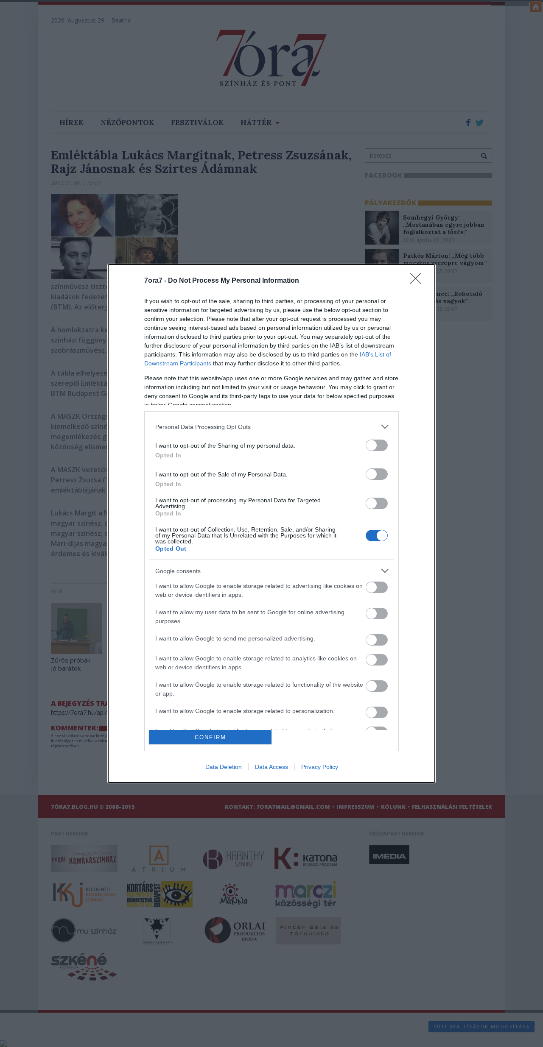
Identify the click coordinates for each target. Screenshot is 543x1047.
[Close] (418, 281)
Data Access (271, 766)
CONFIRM (210, 737)
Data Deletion (223, 766)
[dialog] (271, 523)
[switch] (377, 445)
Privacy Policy (319, 766)
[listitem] (271, 426)
